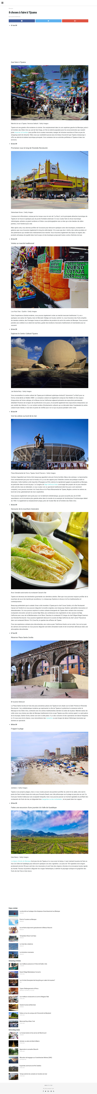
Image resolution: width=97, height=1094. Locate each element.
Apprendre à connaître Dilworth (29, 1049)
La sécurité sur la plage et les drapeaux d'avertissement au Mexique (40, 911)
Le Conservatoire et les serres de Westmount (33, 1033)
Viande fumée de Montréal (28, 1005)
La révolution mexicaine (27, 952)
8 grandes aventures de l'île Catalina (30, 1065)
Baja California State (51, 484)
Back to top (48, 1085)
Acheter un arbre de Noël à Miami (30, 1041)
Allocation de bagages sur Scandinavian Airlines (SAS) (36, 1057)
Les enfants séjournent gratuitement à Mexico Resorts (36, 927)
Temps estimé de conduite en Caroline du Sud (33, 1074)
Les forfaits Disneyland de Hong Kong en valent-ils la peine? (37, 980)
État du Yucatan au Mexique (28, 919)
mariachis (49, 718)
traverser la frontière (21, 132)
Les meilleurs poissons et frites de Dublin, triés (33, 964)
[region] (49, 43)
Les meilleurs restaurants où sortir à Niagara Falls (34, 996)
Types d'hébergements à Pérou (29, 988)
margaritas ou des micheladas (52, 799)
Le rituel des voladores (26, 944)
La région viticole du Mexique (21, 861)
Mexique (11, 8)
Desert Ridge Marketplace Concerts (30, 972)
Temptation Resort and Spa (28, 936)
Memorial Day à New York (27, 1021)
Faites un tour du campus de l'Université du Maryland (35, 1013)
